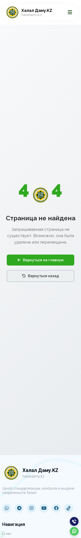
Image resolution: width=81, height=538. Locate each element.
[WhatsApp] (74, 531)
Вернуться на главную (43, 260)
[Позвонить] (74, 521)
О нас (6, 534)
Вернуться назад (43, 276)
